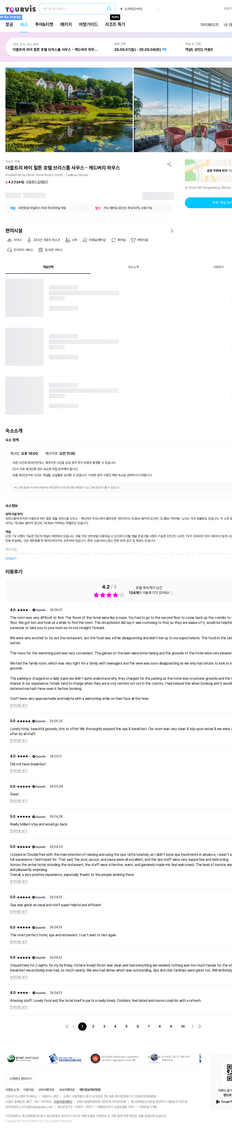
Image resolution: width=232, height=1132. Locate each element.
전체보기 (10, 558)
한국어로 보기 (18, 705)
